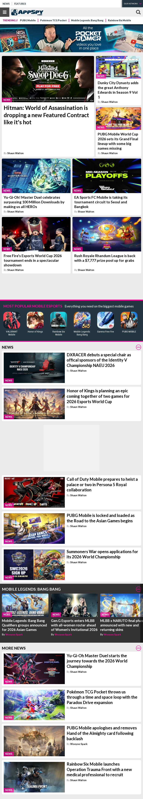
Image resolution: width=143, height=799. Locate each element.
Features (20, 3)
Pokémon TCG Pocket (53, 20)
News (6, 3)
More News (14, 648)
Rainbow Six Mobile (119, 20)
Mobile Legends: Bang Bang (87, 20)
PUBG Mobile (28, 20)
